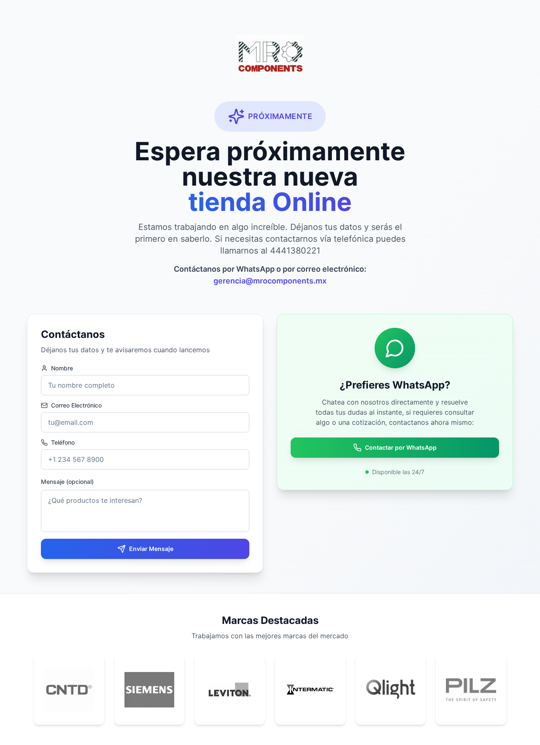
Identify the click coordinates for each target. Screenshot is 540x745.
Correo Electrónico (76, 405)
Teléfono (63, 442)
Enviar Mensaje (151, 548)
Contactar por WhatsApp (401, 447)
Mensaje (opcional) (67, 481)
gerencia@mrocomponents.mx (270, 280)
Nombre (62, 368)
